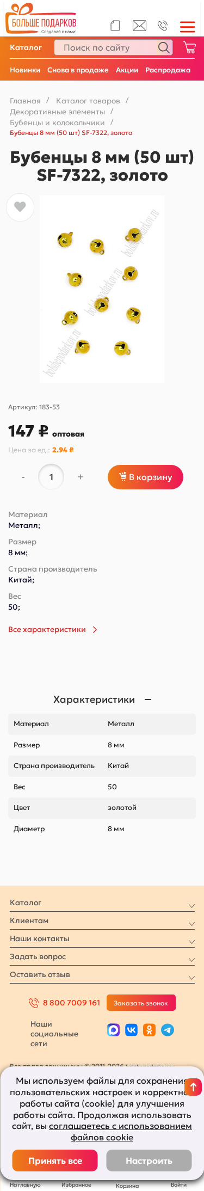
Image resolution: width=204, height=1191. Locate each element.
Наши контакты (40, 938)
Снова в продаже (78, 70)
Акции (127, 70)
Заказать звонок (141, 1003)
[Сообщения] (139, 28)
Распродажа (167, 70)
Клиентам (29, 920)
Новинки (25, 70)
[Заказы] (115, 25)
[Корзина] (189, 47)
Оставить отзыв (40, 974)
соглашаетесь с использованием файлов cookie (120, 1131)
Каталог (26, 47)
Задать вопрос (38, 956)
